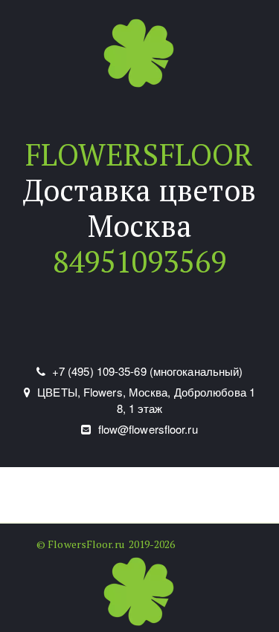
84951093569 (139, 261)
